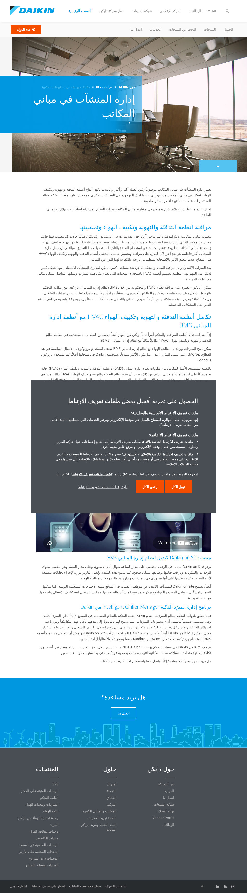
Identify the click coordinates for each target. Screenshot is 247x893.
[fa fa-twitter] (210, 887)
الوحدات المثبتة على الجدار (39, 790)
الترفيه (111, 804)
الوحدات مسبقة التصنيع (42, 865)
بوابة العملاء (166, 811)
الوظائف (168, 824)
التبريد (54, 824)
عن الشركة (166, 784)
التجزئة (111, 790)
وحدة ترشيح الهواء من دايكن (38, 817)
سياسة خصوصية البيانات (85, 886)
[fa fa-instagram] (233, 887)
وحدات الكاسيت (47, 838)
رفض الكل (149, 486)
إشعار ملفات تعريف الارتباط (92, 473)
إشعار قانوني (18, 886)
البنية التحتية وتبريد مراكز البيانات (98, 827)
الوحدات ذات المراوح (43, 858)
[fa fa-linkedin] (217, 887)
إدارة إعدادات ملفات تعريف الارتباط (103, 486)
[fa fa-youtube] (225, 887)
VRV (55, 784)
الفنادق (111, 797)
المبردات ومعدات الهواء (41, 804)
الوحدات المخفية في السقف (38, 844)
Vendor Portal (163, 817)
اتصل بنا (136, 29)
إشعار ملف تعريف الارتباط (48, 886)
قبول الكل (178, 486)
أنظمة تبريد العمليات (102, 817)
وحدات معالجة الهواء (43, 831)
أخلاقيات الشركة (116, 886)
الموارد (169, 790)
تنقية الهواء (50, 811)
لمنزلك (111, 784)
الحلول (228, 29)
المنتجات (210, 29)
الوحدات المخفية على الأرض (38, 851)
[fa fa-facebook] (202, 887)
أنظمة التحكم (49, 797)
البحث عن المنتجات (182, 29)
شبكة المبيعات (164, 804)
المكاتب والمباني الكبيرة (99, 811)
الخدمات (155, 29)
